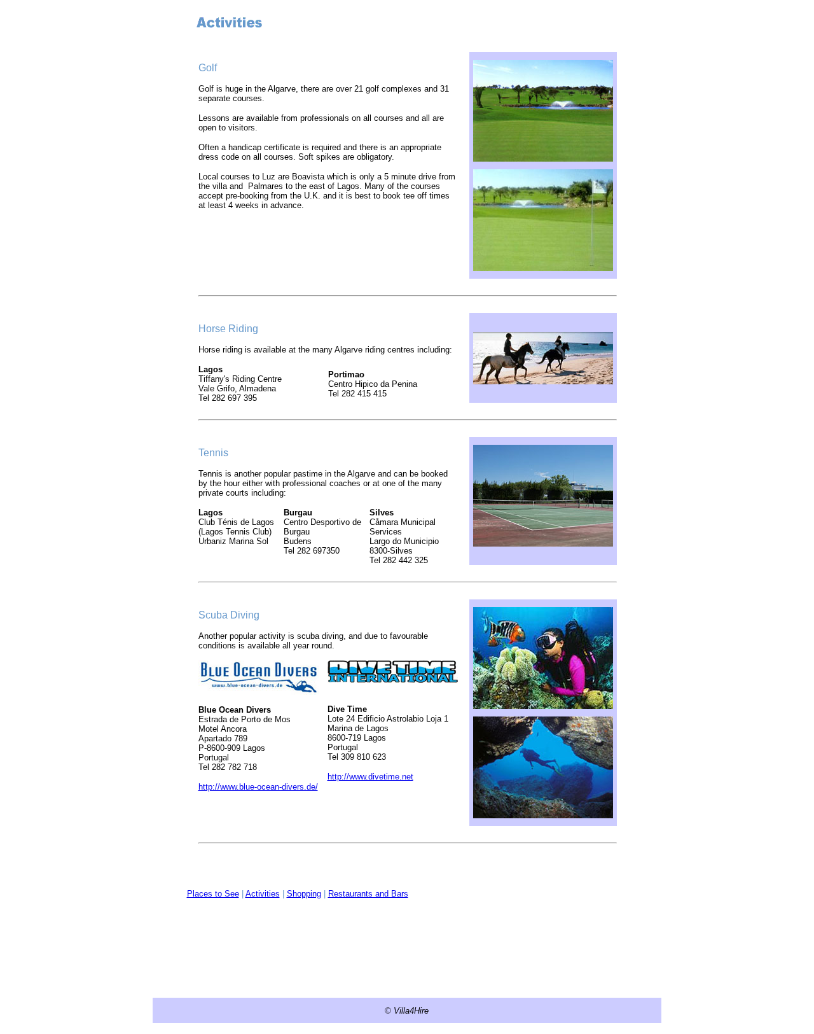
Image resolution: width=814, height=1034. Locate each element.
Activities (262, 893)
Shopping (304, 893)
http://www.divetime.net (370, 776)
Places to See (213, 893)
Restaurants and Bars (368, 893)
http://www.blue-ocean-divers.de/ (258, 787)
